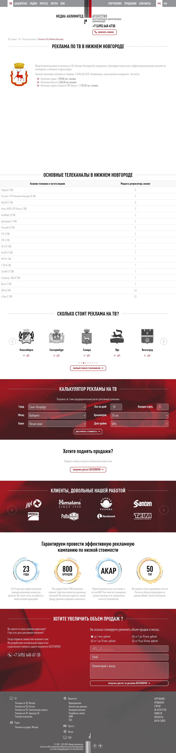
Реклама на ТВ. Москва (25, 703)
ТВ (10, 3)
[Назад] (12, 510)
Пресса (44, 3)
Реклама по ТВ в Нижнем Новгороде (50, 39)
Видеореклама (75, 703)
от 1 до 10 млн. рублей (105, 641)
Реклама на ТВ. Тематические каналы (31, 709)
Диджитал (21, 3)
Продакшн (130, 3)
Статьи (157, 706)
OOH (63, 3)
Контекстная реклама (78, 706)
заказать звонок (105, 31)
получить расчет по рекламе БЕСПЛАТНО (128, 683)
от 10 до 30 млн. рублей (146, 641)
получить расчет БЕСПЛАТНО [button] (87, 469)
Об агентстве (160, 709)
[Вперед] (164, 510)
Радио (33, 3)
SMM (71, 716)
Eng (165, 3)
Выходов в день (145, 406)
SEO (70, 719)
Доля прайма (100, 423)
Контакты (145, 3)
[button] (163, 341)
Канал (21, 423)
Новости (158, 713)
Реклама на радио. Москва (26, 727)
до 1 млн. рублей (102, 636)
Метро (54, 3)
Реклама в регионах (29, 39)
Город (21, 406)
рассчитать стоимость (86, 431)
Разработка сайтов (77, 713)
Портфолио (115, 3)
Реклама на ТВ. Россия (25, 706)
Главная (13, 39)
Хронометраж (100, 415)
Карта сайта (159, 720)
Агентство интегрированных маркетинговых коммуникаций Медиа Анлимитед (88, 12)
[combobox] (57, 407)
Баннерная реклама (77, 709)
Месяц (21, 415)
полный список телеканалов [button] (87, 367)
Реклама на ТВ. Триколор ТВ (27, 713)
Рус (159, 3)
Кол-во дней (100, 406)
